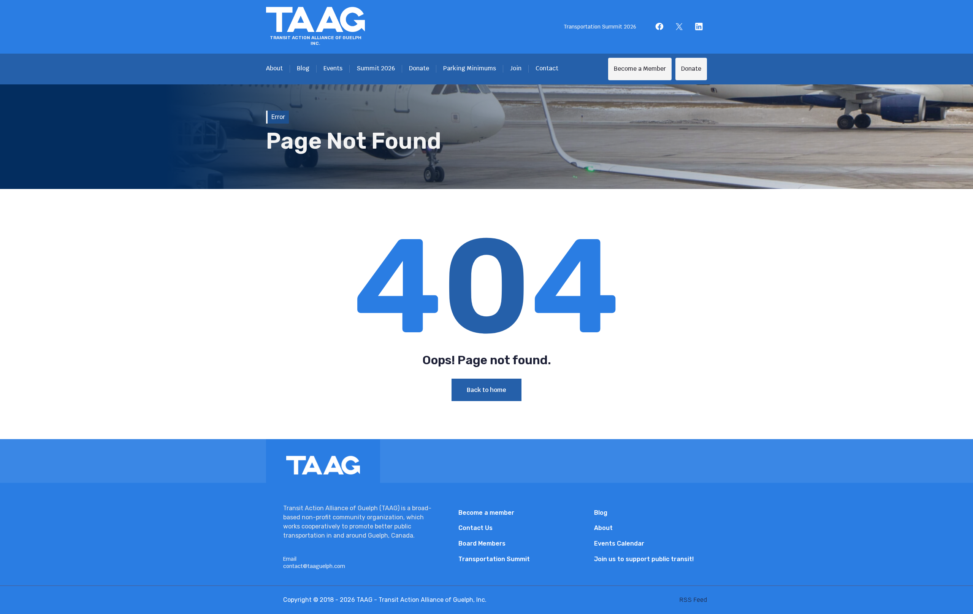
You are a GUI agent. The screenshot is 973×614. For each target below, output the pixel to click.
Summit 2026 (376, 68)
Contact (547, 68)
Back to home (486, 390)
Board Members (482, 543)
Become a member (486, 512)
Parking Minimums (469, 68)
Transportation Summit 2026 (600, 26)
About (274, 68)
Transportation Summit (494, 559)
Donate (419, 68)
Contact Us (475, 527)
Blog (303, 68)
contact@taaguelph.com (314, 566)
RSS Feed (693, 600)
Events (332, 68)
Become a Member (640, 69)
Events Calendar (619, 543)
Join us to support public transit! (644, 559)
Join (515, 68)
